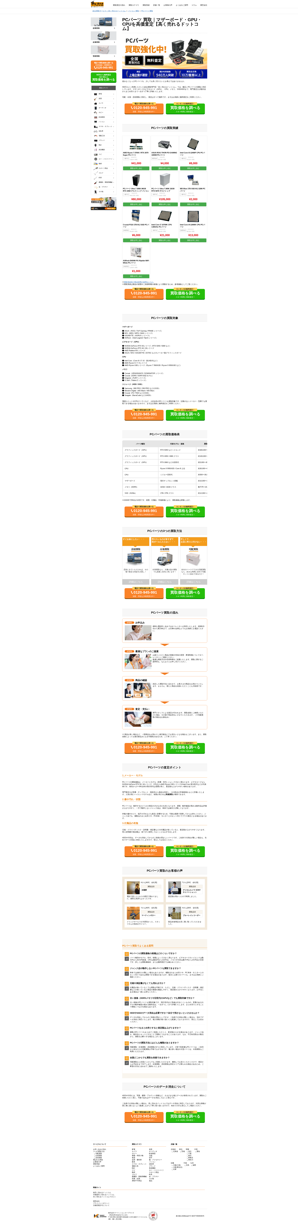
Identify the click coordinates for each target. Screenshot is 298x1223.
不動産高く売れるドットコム (103, 1195)
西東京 (190, 1158)
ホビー (101, 112)
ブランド (102, 140)
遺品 (150, 1181)
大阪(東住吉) (177, 1167)
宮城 (183, 1151)
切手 (150, 1158)
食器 (133, 1158)
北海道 (175, 1151)
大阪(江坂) (177, 1165)
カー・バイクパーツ (105, 159)
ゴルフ (101, 173)
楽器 (100, 98)
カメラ (101, 103)
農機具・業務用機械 (105, 182)
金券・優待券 (137, 1160)
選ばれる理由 (98, 1160)
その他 (101, 191)
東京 (189, 1155)
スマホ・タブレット (105, 126)
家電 (100, 94)
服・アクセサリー (155, 1160)
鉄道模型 (102, 117)
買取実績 (146, 5)
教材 (100, 163)
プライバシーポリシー (101, 1203)
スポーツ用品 (103, 168)
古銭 (150, 1155)
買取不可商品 (137, 1181)
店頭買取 (98, 1158)
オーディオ (102, 108)
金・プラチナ (103, 187)
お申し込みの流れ (99, 1149)
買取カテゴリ (134, 5)
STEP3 (129, 680)
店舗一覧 (156, 5)
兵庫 (174, 1169)
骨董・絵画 (136, 1179)
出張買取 (98, 1155)
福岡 (194, 1165)
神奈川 (190, 1160)
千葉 (189, 1153)
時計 (100, 145)
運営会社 (203, 5)
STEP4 (129, 709)
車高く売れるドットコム (102, 1192)
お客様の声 (168, 5)
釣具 (100, 177)
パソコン (102, 122)
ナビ (100, 154)
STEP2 (129, 651)
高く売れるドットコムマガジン (104, 1197)
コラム (194, 5)
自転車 (101, 131)
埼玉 (189, 1151)
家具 (133, 1162)
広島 (187, 1165)
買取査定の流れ (119, 5)
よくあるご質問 (182, 5)
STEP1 (129, 623)
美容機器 (102, 150)
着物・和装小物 (137, 1155)
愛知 (198, 1151)
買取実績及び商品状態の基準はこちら (139, 282)
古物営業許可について (101, 1205)
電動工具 (102, 136)
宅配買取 (98, 1153)
